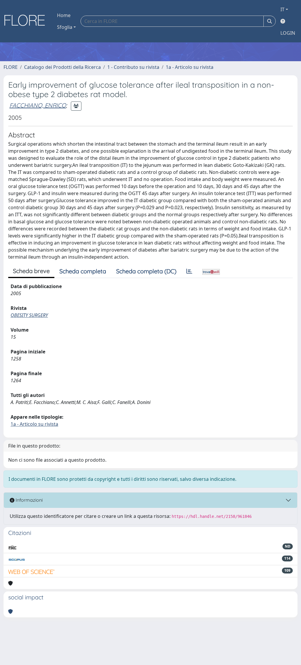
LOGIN (287, 33)
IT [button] (282, 9)
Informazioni (28, 500)
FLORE (11, 67)
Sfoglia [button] (64, 27)
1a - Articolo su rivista (189, 67)
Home (64, 15)
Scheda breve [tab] (31, 271)
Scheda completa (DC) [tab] (146, 271)
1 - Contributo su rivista (133, 67)
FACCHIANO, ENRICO (37, 105)
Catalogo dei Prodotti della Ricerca (62, 67)
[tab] (189, 271)
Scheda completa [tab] (82, 271)
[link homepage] (27, 21)
